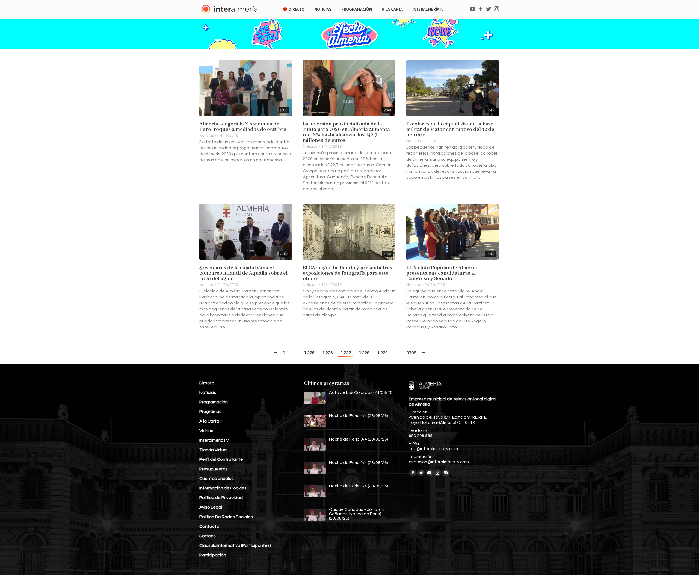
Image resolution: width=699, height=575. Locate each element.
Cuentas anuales (216, 478)
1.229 (382, 353)
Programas (210, 411)
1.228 (364, 353)
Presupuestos (213, 469)
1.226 (327, 353)
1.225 (309, 353)
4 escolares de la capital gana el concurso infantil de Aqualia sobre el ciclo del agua (243, 273)
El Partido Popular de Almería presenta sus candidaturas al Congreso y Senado (441, 273)
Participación (212, 555)
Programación (213, 402)
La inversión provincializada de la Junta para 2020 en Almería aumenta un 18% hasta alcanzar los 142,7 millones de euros (346, 132)
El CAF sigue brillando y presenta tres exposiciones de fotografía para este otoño (347, 273)
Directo (206, 383)
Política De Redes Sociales (226, 517)
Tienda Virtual (213, 450)
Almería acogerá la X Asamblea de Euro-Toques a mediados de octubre (242, 126)
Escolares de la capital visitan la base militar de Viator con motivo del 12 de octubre (450, 129)
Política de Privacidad (221, 497)
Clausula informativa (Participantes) (235, 545)
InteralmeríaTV (214, 440)
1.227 (345, 353)
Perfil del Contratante (221, 459)
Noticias (206, 135)
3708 (411, 353)
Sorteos (207, 536)
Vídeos (206, 431)
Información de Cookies (223, 488)
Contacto (209, 526)
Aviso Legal (210, 507)
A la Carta (209, 421)
